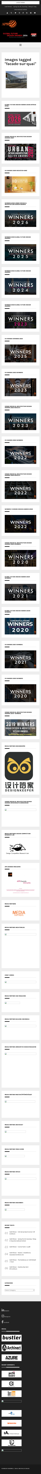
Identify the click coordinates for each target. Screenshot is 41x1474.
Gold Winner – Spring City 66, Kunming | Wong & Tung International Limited (22, 1240)
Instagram (7, 1317)
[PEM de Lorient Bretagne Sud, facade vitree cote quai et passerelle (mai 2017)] (16, 79)
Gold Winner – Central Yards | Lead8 (20, 7)
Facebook (6, 1322)
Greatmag (21, 1468)
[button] (7, 13)
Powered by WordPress (7, 1468)
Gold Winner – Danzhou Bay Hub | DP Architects (19, 1268)
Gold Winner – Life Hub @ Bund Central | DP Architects (22, 1233)
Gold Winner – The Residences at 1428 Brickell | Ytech (22, 1261)
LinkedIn (6, 1311)
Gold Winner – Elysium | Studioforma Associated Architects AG (20, 1253)
